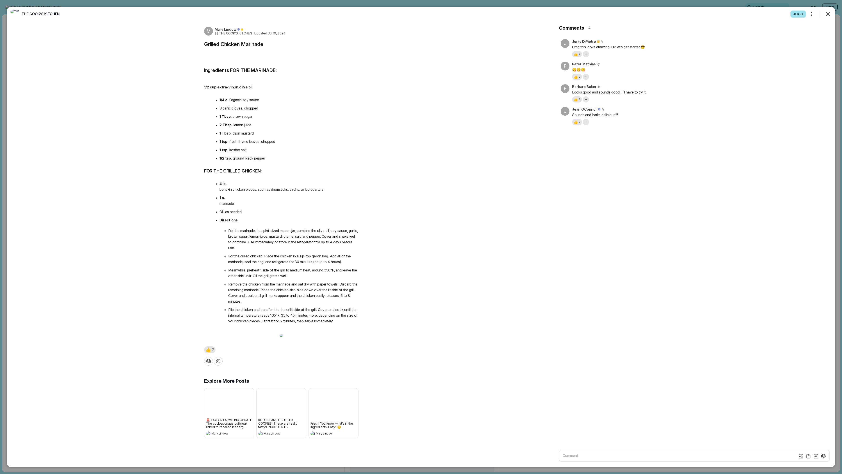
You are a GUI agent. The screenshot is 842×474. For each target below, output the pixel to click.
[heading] (225, 434)
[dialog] (421, 237)
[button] (210, 349)
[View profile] (208, 433)
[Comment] (218, 361)
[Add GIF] (815, 456)
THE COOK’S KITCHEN (235, 33)
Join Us (798, 14)
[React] (208, 361)
